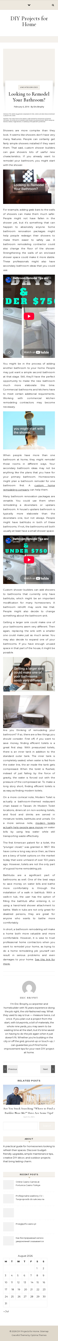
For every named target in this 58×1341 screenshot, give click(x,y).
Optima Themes (38, 1335)
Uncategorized (29, 87)
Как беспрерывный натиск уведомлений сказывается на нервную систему (30, 1240)
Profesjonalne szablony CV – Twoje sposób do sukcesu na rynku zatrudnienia (30, 1198)
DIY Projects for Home (29, 21)
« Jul (6, 1311)
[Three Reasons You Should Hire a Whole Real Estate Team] (10, 1069)
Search (47, 1125)
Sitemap (44, 1331)
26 (19, 1296)
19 (19, 1289)
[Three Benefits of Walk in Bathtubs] (48, 1069)
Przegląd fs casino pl (26, 1224)
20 (25, 1289)
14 (32, 1282)
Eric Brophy (39, 106)
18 (12, 1289)
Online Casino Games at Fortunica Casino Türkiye (28, 1183)
